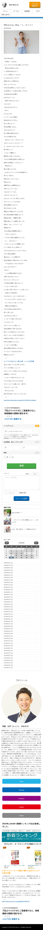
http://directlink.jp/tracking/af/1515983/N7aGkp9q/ (20, 400)
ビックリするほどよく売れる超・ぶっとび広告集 (19, 361)
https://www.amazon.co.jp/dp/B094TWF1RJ (16, 901)
